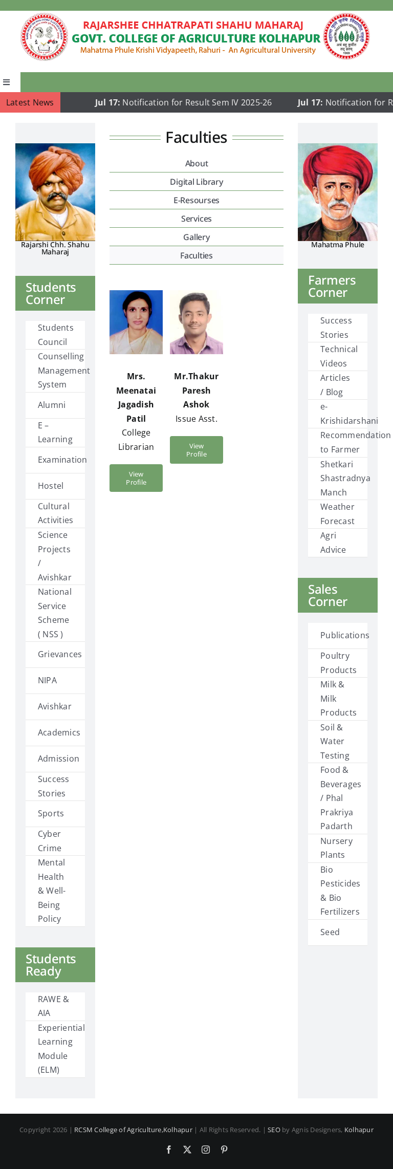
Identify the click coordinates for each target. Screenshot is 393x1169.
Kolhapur (359, 1129)
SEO (274, 1129)
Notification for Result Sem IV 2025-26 (166, 102)
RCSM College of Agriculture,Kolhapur (133, 1129)
